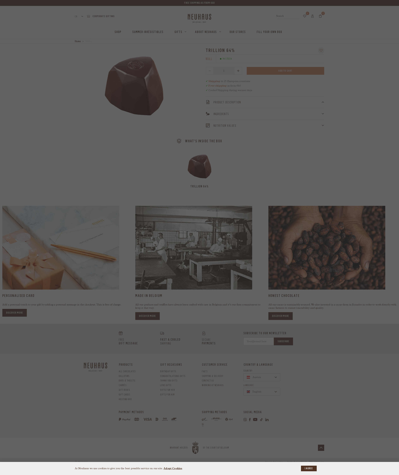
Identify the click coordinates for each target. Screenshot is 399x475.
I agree (309, 468)
